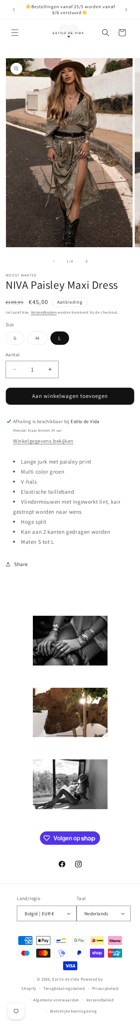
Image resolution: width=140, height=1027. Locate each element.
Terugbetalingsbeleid (64, 988)
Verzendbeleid (100, 1000)
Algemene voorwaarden (56, 1000)
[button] (15, 32)
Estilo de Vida (66, 979)
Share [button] (21, 564)
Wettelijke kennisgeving (73, 1011)
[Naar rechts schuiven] (86, 261)
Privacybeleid (105, 988)
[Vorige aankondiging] (14, 9)
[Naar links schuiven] (54, 261)
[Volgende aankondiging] (126, 9)
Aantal (12, 354)
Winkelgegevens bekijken (43, 441)
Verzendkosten (44, 312)
